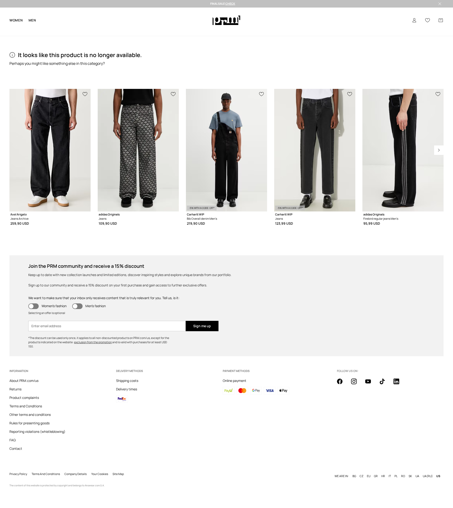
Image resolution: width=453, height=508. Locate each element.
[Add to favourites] (85, 93)
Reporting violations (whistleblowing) (37, 431)
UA (417, 476)
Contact (15, 448)
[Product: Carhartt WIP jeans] (314, 150)
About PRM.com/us (23, 380)
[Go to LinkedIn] (399, 384)
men (32, 20)
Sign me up (202, 326)
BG (354, 476)
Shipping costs (127, 380)
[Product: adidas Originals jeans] (138, 150)
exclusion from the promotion (93, 342)
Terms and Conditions (25, 406)
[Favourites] (427, 20)
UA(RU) (428, 476)
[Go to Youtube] (371, 384)
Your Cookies (99, 474)
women (16, 20)
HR (383, 476)
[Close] (440, 4)
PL (396, 476)
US (438, 476)
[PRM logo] (226, 20)
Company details (75, 474)
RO (403, 476)
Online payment (234, 380)
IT (390, 476)
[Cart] (441, 20)
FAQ (12, 440)
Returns (15, 389)
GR (376, 476)
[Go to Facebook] (342, 384)
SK (410, 476)
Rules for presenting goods (29, 423)
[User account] (414, 20)
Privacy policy (18, 474)
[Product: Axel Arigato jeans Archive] (50, 150)
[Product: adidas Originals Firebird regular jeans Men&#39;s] (403, 150)
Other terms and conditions (30, 414)
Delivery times (126, 389)
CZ (361, 476)
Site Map (118, 474)
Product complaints (24, 397)
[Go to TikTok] (385, 384)
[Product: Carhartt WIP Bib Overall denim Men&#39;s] (226, 150)
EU (368, 476)
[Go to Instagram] (356, 384)
